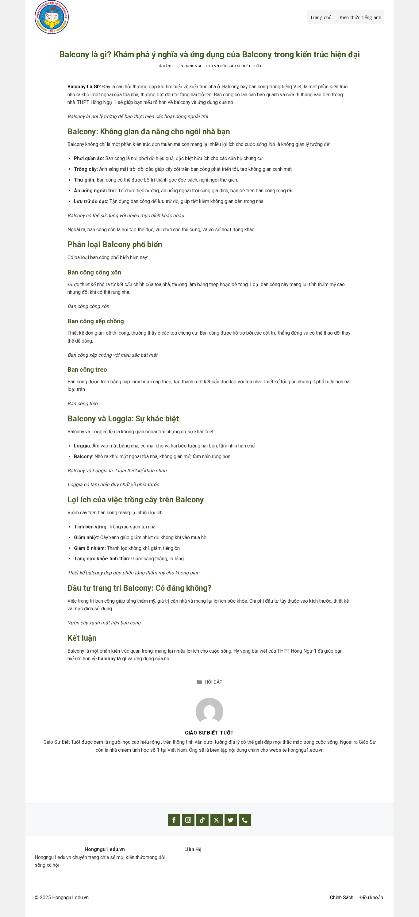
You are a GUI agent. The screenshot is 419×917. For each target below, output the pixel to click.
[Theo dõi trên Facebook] (174, 820)
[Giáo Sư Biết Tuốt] (209, 711)
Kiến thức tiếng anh (360, 17)
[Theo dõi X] (216, 820)
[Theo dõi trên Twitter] (231, 820)
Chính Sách (341, 897)
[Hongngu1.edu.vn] (65, 17)
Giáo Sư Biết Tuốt (244, 66)
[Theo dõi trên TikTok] (202, 820)
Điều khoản (371, 897)
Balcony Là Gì (82, 87)
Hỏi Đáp (213, 682)
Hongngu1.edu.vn (70, 897)
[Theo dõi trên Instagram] (188, 820)
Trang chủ (321, 17)
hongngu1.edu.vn (201, 66)
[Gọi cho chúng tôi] (245, 820)
